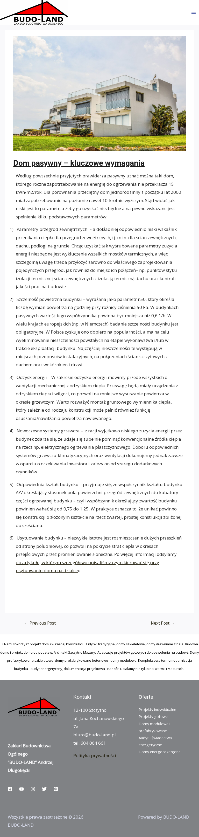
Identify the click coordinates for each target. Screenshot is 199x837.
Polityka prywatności (94, 755)
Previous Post (40, 623)
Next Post (163, 623)
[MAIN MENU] (193, 12)
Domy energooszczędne (160, 751)
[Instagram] (33, 789)
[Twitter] (44, 789)
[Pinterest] (55, 789)
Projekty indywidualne (157, 709)
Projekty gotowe (153, 716)
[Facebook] (10, 789)
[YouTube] (21, 789)
